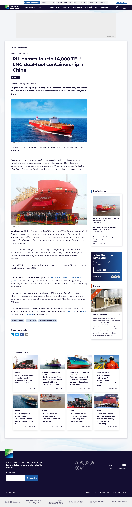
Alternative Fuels (91, 7)
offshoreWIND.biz (48, 2)
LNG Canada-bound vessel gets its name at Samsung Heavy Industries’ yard (78, 417)
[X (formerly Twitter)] (115, 277)
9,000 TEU (28, 314)
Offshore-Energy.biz (31, 2)
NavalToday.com (80, 2)
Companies (122, 469)
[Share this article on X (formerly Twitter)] (17, 334)
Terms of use (116, 492)
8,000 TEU (71, 311)
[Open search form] (117, 7)
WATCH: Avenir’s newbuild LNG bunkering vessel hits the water (51, 417)
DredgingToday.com (64, 2)
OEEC (124, 465)
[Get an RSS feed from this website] (82, 468)
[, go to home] (12, 7)
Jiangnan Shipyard (17, 321)
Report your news (91, 492)
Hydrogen (42, 7)
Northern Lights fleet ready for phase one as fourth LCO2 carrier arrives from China (52, 381)
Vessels (15, 77)
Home (13, 53)
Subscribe (101, 270)
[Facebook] (112, 277)
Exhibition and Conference (98, 2)
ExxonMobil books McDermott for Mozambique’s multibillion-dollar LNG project (106, 380)
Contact (123, 492)
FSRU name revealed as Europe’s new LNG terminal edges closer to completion (79, 381)
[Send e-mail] (77, 468)
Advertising (121, 2)
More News (105, 7)
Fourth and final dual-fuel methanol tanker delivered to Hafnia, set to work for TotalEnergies (106, 419)
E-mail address (12, 472)
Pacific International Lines (47, 321)
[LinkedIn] (118, 277)
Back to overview (19, 48)
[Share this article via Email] (26, 334)
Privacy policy (104, 492)
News (110, 465)
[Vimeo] (92, 463)
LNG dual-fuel (31, 321)
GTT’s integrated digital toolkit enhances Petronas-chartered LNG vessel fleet (24, 419)
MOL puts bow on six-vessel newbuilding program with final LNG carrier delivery (24, 379)
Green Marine (30, 7)
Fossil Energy (77, 7)
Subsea (66, 7)
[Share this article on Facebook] (22, 334)
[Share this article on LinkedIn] (12, 334)
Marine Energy (54, 7)
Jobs (110, 469)
